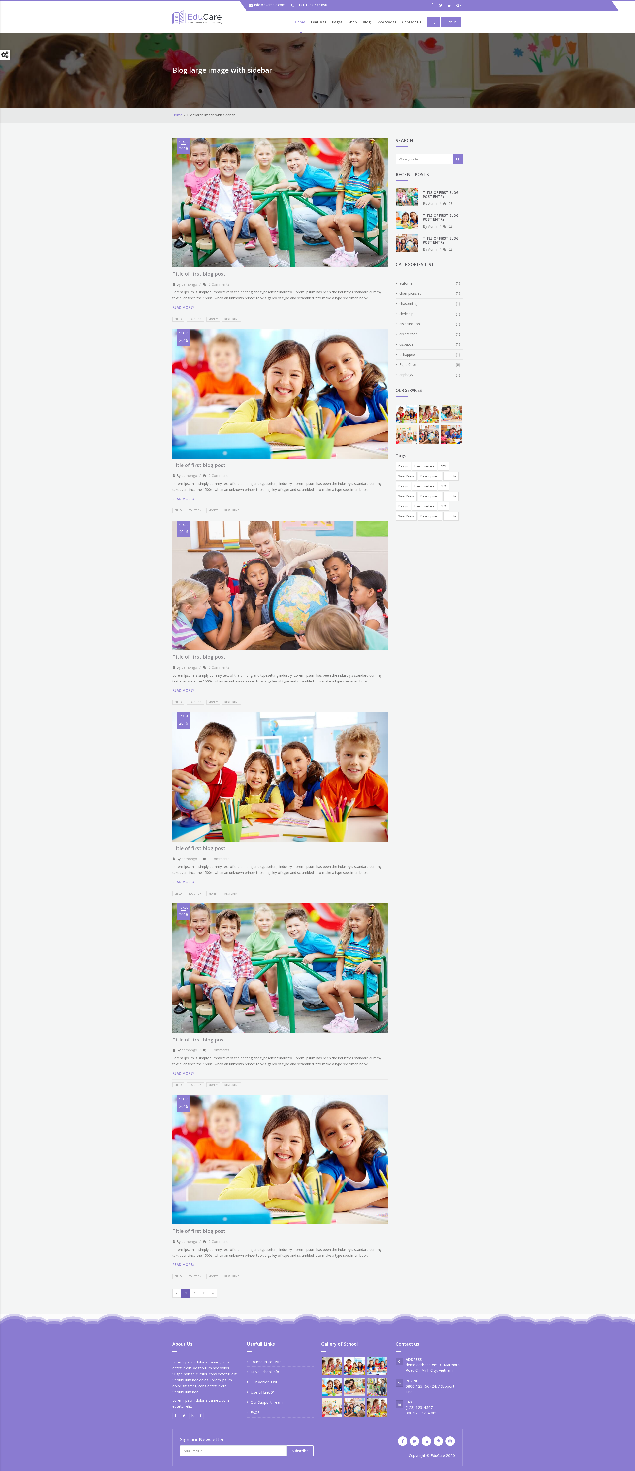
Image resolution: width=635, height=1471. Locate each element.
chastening (408, 303)
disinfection (408, 334)
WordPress (406, 476)
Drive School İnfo (265, 1371)
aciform (405, 283)
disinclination (409, 324)
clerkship (406, 313)
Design (403, 466)
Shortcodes (386, 22)
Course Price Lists (266, 1361)
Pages (337, 22)
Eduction (195, 319)
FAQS (255, 1412)
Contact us (411, 22)
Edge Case (407, 364)
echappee (407, 354)
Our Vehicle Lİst (264, 1381)
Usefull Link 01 (263, 1392)
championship (410, 293)
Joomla (451, 476)
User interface (424, 466)
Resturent (231, 319)
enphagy (406, 374)
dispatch (406, 344)
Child (178, 319)
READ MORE (182, 307)
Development (430, 476)
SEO (443, 466)
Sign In (451, 22)
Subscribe (300, 1450)
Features (318, 22)
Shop (352, 22)
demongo (189, 284)
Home (300, 22)
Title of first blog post (198, 273)
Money (213, 319)
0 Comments (219, 284)
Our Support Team (267, 1402)
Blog (367, 22)
